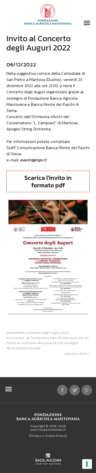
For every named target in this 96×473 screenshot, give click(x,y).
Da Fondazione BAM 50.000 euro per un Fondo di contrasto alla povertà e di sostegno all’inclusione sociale (47, 343)
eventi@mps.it (33, 160)
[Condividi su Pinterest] (87, 390)
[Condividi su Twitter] (74, 390)
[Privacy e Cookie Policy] (48, 435)
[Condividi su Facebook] (62, 390)
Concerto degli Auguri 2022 (48, 332)
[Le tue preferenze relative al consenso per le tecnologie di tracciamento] (87, 464)
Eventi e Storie (76, 353)
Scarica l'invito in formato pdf (48, 181)
